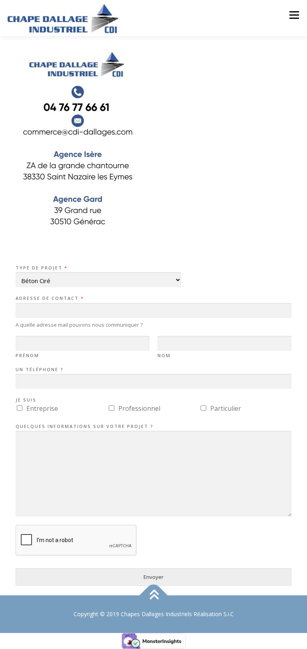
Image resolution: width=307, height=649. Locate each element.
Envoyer (153, 577)
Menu (294, 14)
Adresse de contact (49, 298)
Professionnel (139, 408)
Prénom (27, 355)
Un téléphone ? (40, 369)
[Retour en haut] (154, 595)
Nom (164, 355)
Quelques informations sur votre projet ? (85, 426)
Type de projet (41, 268)
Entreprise (42, 408)
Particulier (225, 408)
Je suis (26, 400)
